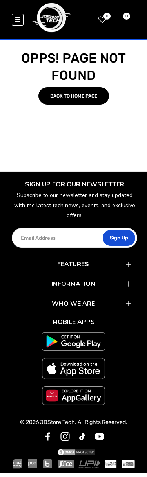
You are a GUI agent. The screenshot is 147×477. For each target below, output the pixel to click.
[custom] (47, 436)
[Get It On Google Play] (73, 341)
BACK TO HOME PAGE (73, 96)
